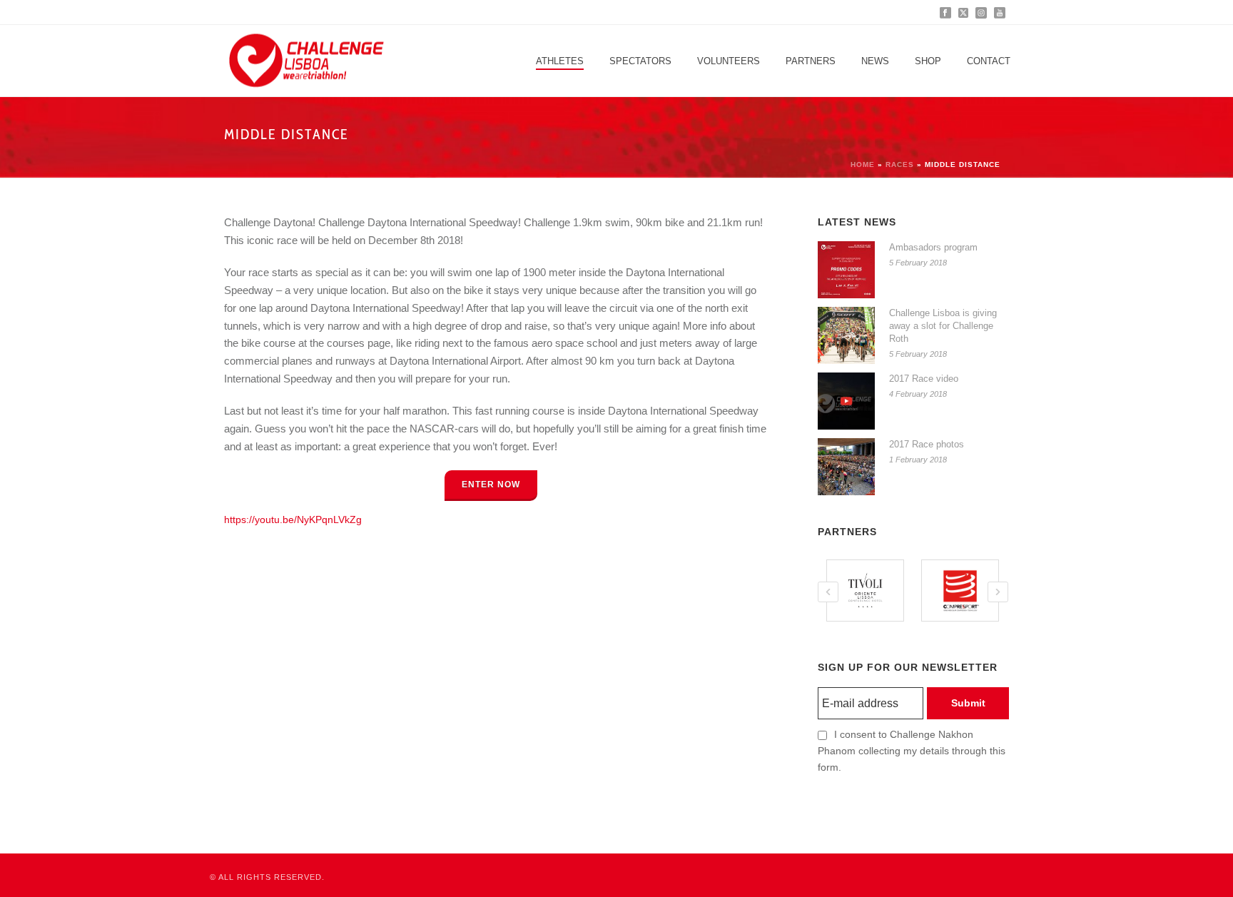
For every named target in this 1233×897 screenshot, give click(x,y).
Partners (811, 61)
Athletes (560, 61)
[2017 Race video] (846, 401)
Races (900, 164)
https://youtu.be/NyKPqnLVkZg (293, 519)
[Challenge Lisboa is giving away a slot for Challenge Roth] (846, 335)
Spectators (640, 61)
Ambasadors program (933, 247)
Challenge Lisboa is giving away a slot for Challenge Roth (943, 326)
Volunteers (728, 61)
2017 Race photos (926, 444)
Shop (928, 61)
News (875, 61)
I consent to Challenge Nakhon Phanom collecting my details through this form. (911, 751)
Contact (988, 61)
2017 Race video (923, 378)
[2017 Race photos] (846, 466)
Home (863, 164)
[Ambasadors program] (846, 269)
